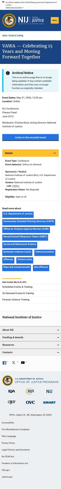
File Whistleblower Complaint (16, 429)
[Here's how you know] (30, 5)
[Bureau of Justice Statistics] (30, 395)
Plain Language (9, 436)
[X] (14, 363)
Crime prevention (44, 251)
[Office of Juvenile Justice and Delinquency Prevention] (11, 404)
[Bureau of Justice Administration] (11, 393)
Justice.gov (7, 477)
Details (9, 153)
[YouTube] (24, 363)
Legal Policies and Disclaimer (16, 450)
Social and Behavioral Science (19, 244)
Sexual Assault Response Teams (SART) (25, 236)
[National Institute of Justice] (49, 393)
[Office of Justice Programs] (9, 20)
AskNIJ (15, 186)
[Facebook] (5, 363)
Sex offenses (41, 267)
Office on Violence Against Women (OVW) (26, 228)
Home (4, 35)
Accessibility (8, 422)
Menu (54, 20)
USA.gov (6, 470)
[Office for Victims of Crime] (30, 404)
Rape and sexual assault (16, 267)
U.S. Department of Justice (17, 213)
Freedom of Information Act (15, 463)
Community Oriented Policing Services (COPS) (28, 221)
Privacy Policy (8, 443)
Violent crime (24, 259)
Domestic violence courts (17, 251)
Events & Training (16, 35)
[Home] (31, 20)
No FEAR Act (8, 456)
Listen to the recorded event (30, 137)
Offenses (8, 259)
